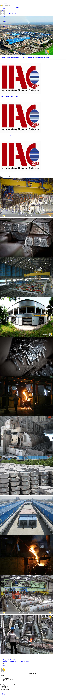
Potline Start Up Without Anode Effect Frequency (9, 96)
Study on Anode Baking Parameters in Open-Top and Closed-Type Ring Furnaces (15, 661)
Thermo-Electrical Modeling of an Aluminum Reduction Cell (11, 135)
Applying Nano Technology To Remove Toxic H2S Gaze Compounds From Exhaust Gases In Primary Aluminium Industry (22, 658)
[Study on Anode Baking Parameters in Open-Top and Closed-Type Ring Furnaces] (20, 171)
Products (3, 692)
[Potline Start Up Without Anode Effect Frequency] (20, 93)
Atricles (3, 665)
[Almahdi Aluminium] (33, 198)
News (3, 693)
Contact (3, 694)
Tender (3, 666)
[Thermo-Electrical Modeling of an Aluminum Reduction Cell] (20, 132)
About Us (3, 691)
